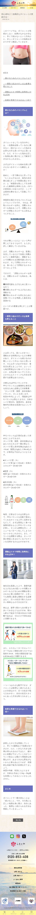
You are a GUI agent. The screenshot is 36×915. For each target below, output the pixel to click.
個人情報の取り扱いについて (18, 887)
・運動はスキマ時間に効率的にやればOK (17, 93)
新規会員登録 (18, 868)
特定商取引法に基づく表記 (18, 891)
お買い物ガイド (18, 875)
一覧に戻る (18, 820)
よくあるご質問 (18, 879)
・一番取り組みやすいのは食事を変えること (17, 85)
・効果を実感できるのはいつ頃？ (17, 100)
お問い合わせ (18, 871)
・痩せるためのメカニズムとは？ (17, 78)
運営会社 (18, 883)
